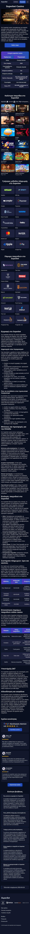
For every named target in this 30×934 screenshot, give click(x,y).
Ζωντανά (11, 101)
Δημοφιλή (3, 101)
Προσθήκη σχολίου (15, 729)
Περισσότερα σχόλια (15, 784)
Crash (17, 101)
